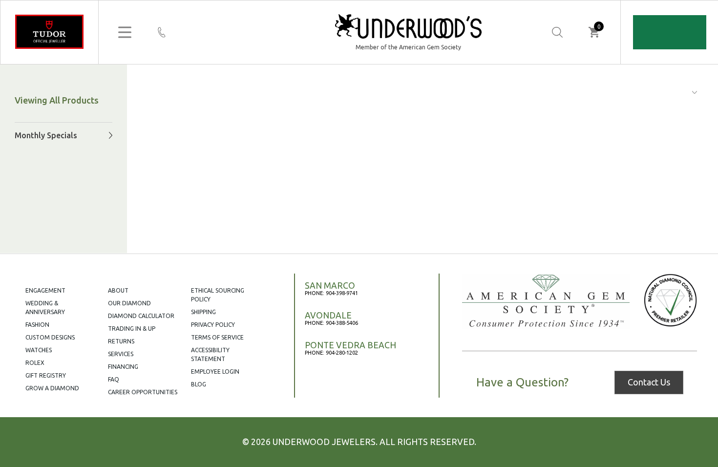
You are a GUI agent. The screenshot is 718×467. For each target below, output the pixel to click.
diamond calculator (141, 316)
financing (123, 366)
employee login (215, 371)
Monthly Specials (46, 135)
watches (38, 350)
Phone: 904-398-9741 (331, 293)
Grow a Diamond (52, 388)
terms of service (217, 337)
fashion (37, 324)
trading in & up (131, 328)
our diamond (129, 303)
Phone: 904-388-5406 (331, 323)
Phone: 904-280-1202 (331, 353)
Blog (198, 384)
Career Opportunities (142, 392)
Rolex (34, 363)
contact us (649, 382)
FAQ (113, 379)
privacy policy (213, 324)
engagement (45, 290)
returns (121, 341)
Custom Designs (50, 337)
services (120, 354)
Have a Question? (522, 382)
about (118, 290)
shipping (203, 312)
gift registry (45, 375)
